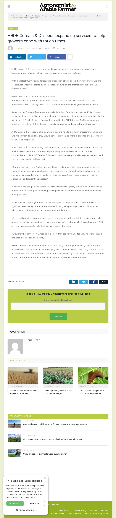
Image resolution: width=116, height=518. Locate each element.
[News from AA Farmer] (58, 6)
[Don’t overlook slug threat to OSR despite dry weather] (93, 377)
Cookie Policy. (29, 497)
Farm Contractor (75, 513)
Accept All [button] (15, 503)
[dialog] (25, 495)
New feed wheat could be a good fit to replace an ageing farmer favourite (55, 424)
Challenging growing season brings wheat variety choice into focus (52, 439)
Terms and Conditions (98, 510)
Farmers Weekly (58, 513)
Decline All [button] (35, 503)
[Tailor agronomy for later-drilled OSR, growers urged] (58, 377)
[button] (25, 510)
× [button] (45, 478)
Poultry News (91, 513)
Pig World (104, 513)
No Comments (63, 48)
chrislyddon (25, 48)
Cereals (13, 28)
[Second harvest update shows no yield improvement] (23, 377)
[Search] (107, 6)
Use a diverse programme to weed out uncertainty (45, 454)
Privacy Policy (65, 510)
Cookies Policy (79, 510)
